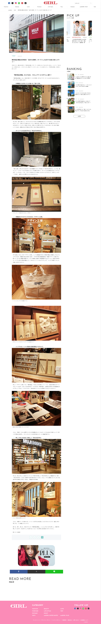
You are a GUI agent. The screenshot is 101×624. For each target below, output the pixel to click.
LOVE (62, 608)
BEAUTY (46, 608)
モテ (27, 10)
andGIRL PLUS (64, 615)
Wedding (27, 7)
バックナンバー (93, 10)
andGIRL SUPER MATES (51, 615)
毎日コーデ (5, 7)
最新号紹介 (93, 7)
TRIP (61, 611)
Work (49, 10)
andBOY (72, 7)
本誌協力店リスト (94, 13)
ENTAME (34, 613)
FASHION (35, 608)
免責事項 (64, 620)
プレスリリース (36, 620)
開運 (38, 7)
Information (83, 16)
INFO (33, 615)
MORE (79, 116)
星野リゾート (60, 10)
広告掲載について (84, 620)
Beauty (17, 6)
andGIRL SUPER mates (94, 19)
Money (49, 7)
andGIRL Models (94, 16)
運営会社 (70, 620)
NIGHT (46, 613)
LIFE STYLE (47, 611)
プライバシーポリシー (46, 620)
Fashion (83, 7)
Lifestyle (83, 13)
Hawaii (60, 7)
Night (27, 13)
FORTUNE (35, 611)
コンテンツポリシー (56, 620)
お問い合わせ (76, 620)
